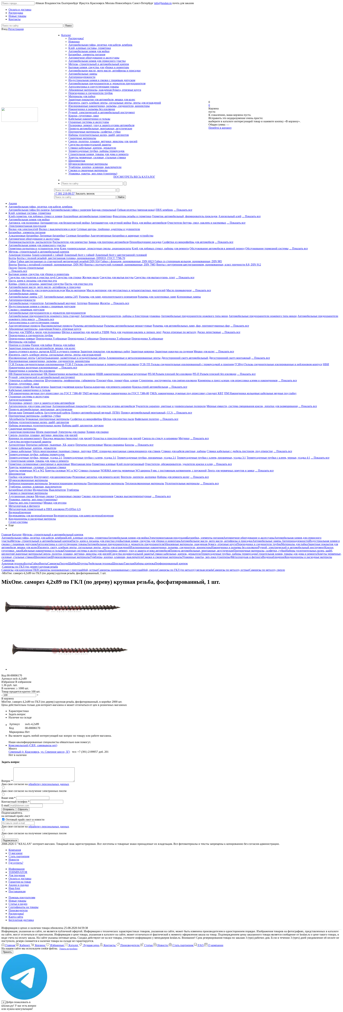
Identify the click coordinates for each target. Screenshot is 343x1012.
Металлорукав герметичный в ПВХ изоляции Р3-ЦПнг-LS (45, 509)
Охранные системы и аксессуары (88, 122)
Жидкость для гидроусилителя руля (43, 290)
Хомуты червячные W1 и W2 (26, 470)
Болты (12, 258)
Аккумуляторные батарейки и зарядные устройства (121, 235)
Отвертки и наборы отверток (26, 380)
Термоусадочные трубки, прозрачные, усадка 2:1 (146, 457)
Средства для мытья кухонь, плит (154, 277)
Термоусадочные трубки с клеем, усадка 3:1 (89, 457)
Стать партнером (19, 856)
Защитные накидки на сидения (174, 351)
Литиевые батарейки (52, 235)
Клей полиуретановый (130, 464)
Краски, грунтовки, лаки (83, 115)
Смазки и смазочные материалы (88, 170)
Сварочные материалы (82, 138)
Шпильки (118, 563)
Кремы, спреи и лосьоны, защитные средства (36, 283)
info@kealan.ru (163, 3)
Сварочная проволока (22, 431)
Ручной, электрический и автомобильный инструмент (101, 112)
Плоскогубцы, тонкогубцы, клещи (117, 380)
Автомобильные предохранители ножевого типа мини (194, 316)
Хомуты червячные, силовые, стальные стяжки (97, 157)
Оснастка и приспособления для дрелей (117, 438)
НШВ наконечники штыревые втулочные (121, 373)
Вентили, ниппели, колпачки (138, 476)
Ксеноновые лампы (189, 296)
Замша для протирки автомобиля (108, 242)
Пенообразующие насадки (145, 242)
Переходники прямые (22, 338)
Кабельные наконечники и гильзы (89, 118)
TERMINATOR (18, 872)
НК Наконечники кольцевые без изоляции (69, 373)
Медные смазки (44, 496)
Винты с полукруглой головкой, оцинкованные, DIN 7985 (120, 264)
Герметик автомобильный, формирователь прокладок (185, 216)
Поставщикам (17, 891)
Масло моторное (76, 290)
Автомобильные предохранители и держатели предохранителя (106, 83)
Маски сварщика (114, 444)
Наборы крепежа (144, 563)
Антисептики (17, 444)
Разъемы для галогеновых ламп (157, 296)
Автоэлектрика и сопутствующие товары (93, 86)
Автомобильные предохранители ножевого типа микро (263, 316)
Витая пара (15, 412)
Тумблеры (73, 489)
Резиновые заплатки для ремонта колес (96, 476)
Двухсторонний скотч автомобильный (184, 357)
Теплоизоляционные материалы (144, 483)
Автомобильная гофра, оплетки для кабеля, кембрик (100, 44)
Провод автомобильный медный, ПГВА (95, 412)
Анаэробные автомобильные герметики (87, 216)
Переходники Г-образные (83, 338)
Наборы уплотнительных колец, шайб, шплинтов (98, 134)
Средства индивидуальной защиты (89, 144)
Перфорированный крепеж (171, 563)
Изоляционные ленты (22, 357)
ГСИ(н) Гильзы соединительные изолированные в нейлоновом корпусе (278, 364)
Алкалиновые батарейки (24, 235)
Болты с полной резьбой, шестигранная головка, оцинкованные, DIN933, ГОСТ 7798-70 (71, 258)
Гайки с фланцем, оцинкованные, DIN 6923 (127, 261)
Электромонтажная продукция (27, 225)
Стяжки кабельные (20, 451)
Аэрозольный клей (229, 216)
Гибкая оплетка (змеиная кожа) (136, 209)
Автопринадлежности (81, 76)
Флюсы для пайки (64, 345)
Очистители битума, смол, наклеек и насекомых (196, 222)
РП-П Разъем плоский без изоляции (214, 373)
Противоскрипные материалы (106, 483)
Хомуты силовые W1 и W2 (61, 470)
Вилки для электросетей (23, 229)
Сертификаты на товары (23, 907)
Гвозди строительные (31, 267)
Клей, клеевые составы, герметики (89, 48)
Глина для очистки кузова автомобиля (111, 406)
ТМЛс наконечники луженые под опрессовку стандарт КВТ (186, 393)
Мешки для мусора (54, 502)
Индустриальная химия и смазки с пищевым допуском (101, 80)
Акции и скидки (19, 884)
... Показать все (183, 209)
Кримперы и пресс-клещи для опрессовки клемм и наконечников (238, 380)
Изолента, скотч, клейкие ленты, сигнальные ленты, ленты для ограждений (114, 102)
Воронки (93, 303)
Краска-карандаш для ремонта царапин (107, 386)
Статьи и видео (18, 903)
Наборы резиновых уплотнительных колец (35, 425)
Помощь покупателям (22, 897)
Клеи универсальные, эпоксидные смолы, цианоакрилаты (95, 248)
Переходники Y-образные (51, 338)
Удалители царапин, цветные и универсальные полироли (171, 406)
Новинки (74, 41)
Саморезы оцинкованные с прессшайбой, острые (68, 569)
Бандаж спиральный (104, 209)
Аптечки (82, 303)
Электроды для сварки (72, 431)
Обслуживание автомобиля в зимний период (217, 248)
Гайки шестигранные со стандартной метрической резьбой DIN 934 (58, 261)
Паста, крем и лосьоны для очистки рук (33, 280)
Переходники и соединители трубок (90, 93)
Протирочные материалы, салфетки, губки (94, 131)
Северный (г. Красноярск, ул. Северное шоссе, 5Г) (39, 751)
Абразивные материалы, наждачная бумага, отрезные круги (104, 89)
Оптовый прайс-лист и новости (24, 819)
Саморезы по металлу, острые (231, 569)
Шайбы (72, 563)
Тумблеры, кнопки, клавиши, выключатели (94, 167)
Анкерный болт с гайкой (79, 254)
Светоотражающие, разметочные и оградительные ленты (71, 357)
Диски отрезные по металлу (179, 332)
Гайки (12, 261)
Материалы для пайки (81, 96)
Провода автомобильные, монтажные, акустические (100, 128)
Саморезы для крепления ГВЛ (19, 569)
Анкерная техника (20, 254)
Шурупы (82, 563)
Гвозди (13, 267)
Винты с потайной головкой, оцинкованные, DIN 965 (51, 264)
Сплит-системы (18, 522)
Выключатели (57, 489)
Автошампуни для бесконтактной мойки (65, 222)
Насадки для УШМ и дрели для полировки (35, 332)
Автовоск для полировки (24, 222)
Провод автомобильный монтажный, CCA (147, 412)
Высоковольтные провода (57, 325)
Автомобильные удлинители (26, 303)
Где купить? (16, 862)
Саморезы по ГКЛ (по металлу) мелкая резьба (185, 569)
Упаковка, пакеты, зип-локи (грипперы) (92, 173)
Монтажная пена (81, 464)
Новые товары (17, 900)
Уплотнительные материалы (182, 483)
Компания (15, 849)
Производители (18, 910)
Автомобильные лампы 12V (26, 296)
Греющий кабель (33, 412)
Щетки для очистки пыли (118, 419)
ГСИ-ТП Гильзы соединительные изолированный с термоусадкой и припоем (187, 364)
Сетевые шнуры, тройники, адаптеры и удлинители (108, 229)
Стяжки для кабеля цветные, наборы (183, 451)
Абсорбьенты (17, 419)
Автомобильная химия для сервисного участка (97, 60)
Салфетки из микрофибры (86, 419)
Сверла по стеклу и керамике (160, 438)
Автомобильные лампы (82, 73)
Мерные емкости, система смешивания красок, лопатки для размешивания (252, 406)
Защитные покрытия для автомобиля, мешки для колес (101, 99)
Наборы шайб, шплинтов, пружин (83, 425)
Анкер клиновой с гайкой (47, 254)
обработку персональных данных (48, 784)
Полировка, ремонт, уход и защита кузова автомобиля (101, 125)
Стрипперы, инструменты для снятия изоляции (168, 380)
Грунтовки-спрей (19, 386)
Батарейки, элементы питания (86, 54)
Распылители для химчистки (70, 242)
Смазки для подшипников (97, 496)
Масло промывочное (179, 290)
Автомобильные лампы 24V (61, 296)
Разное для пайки (41, 345)
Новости (14, 859)
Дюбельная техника (100, 563)
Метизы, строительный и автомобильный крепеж (98, 64)
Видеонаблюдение (20, 512)
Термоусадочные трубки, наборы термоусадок (96, 151)
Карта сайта (16, 916)
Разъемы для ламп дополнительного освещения (108, 296)
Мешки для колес (204, 351)
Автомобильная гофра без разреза (29, 209)
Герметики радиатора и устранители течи (34, 248)
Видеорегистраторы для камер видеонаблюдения (83, 515)
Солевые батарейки (78, 235)
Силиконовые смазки (68, 496)
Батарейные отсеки (20, 489)
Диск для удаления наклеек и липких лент (135, 332)
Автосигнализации (20, 399)
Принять (7, 952)
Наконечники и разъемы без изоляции (91, 109)
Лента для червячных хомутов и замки (230, 470)
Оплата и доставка (20, 878)
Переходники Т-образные (115, 338)
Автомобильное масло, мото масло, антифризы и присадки (104, 70)
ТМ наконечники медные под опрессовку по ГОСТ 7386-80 (45, 393)
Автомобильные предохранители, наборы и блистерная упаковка (120, 316)
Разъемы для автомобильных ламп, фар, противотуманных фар (191, 325)
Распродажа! (76, 38)
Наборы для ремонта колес (173, 476)
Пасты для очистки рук (78, 283)
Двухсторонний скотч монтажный (230, 357)
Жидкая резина (39, 386)
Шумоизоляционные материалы (88, 163)
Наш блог (14, 888)
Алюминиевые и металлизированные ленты (133, 357)
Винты (13, 264)
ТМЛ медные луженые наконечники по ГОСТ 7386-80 (115, 393)
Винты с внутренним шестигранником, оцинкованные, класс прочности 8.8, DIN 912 (208, 264)
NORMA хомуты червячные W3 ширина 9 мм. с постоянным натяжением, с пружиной (154, 470)
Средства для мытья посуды (117, 277)
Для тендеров (17, 875)
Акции (13, 203)
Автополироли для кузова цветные (30, 406)
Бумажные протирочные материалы (47, 419)
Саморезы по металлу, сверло (267, 569)
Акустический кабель (57, 412)
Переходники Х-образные (147, 338)
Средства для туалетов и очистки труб (32, 277)
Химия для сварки (97, 431)
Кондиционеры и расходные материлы (32, 518)
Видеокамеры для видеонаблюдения (31, 515)
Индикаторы (40, 489)
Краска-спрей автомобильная (150, 386)
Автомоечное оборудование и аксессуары (93, 57)
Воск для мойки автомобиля (149, 222)
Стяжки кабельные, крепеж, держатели (92, 147)
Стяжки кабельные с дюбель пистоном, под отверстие (240, 451)
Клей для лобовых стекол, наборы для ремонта (160, 248)
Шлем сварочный (46, 431)
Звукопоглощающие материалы (68, 483)
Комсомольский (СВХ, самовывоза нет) (33, 745)
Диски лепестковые (209, 332)
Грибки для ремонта (21, 476)
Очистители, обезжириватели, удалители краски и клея (179, 464)
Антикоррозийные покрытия (70, 406)
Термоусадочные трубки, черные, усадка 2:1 (35, 457)
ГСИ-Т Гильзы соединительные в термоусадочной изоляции (102, 364)
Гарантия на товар (20, 881)
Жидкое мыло (90, 277)
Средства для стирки (68, 277)
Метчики (184, 438)
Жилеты (105, 303)
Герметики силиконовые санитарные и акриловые (39, 464)
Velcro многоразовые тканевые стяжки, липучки (61, 451)
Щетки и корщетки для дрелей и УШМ (85, 332)
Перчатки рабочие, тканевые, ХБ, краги (50, 444)
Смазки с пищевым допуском (26, 309)
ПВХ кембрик (164, 209)
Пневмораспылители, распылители (30, 242)
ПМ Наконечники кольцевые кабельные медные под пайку (260, 393)
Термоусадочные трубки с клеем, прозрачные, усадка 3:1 (211, 457)
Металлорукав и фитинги (24, 505)
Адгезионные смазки (21, 496)
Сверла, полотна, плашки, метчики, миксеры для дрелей (102, 141)
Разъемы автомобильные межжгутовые (128, 325)
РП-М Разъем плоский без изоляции (170, 373)
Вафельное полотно (147, 419)
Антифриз (15, 290)
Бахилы (129, 444)
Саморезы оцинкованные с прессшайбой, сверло (127, 569)
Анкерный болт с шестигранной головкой (121, 254)
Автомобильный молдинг (60, 303)
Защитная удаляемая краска (66, 386)
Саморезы (54, 563)
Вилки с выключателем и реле (57, 229)
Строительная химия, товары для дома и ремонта (98, 154)
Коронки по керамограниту (25, 438)
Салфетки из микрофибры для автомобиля (188, 242)
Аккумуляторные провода (24, 325)
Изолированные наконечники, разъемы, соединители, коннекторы (109, 105)
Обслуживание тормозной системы (267, 248)
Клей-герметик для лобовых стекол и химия (35, 216)
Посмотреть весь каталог (134, 176)
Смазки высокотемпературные (132, 496)
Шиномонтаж (76, 160)
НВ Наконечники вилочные (26, 373)
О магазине (16, 853)
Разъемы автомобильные (88, 325)
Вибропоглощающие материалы (28, 483)
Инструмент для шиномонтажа (53, 476)
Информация (16, 868)
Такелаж (129, 563)
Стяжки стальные (89, 470)
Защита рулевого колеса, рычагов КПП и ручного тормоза (44, 351)
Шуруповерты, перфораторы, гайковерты (70, 380)
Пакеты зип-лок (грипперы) (26, 502)
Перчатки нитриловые (89, 444)
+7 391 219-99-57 (64, 193)
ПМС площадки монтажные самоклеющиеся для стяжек (126, 451)
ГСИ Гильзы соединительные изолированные (36, 364)
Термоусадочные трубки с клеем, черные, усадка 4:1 (278, 457)
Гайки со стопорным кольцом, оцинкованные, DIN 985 (188, 261)
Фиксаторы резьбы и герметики (132, 216)
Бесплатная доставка (21, 920)
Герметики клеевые (104, 464)
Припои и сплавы (19, 345)
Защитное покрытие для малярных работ (105, 351)
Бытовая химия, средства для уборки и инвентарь (98, 67)
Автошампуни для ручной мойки (111, 222)
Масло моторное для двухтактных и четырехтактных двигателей (126, 290)
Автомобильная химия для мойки (89, 51)
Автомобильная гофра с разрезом (70, 209)
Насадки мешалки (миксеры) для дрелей (67, 438)
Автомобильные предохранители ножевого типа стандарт (44, 316)
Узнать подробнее (68, 948)
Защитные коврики (142, 351)
